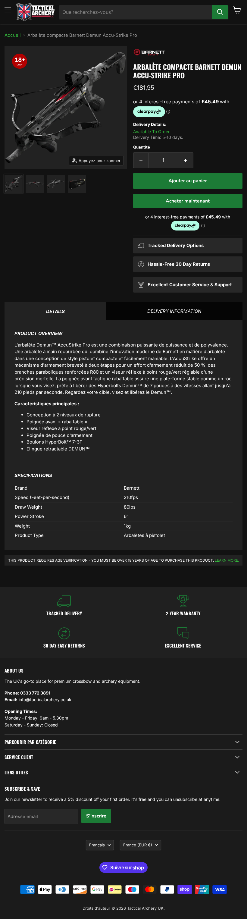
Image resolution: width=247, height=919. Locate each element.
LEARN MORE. (227, 560)
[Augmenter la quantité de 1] (185, 160)
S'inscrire (96, 816)
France (137, 844)
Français (97, 844)
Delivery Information (174, 311)
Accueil (13, 35)
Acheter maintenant (188, 201)
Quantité (141, 147)
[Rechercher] (220, 12)
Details (55, 311)
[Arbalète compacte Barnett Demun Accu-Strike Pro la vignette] (13, 183)
